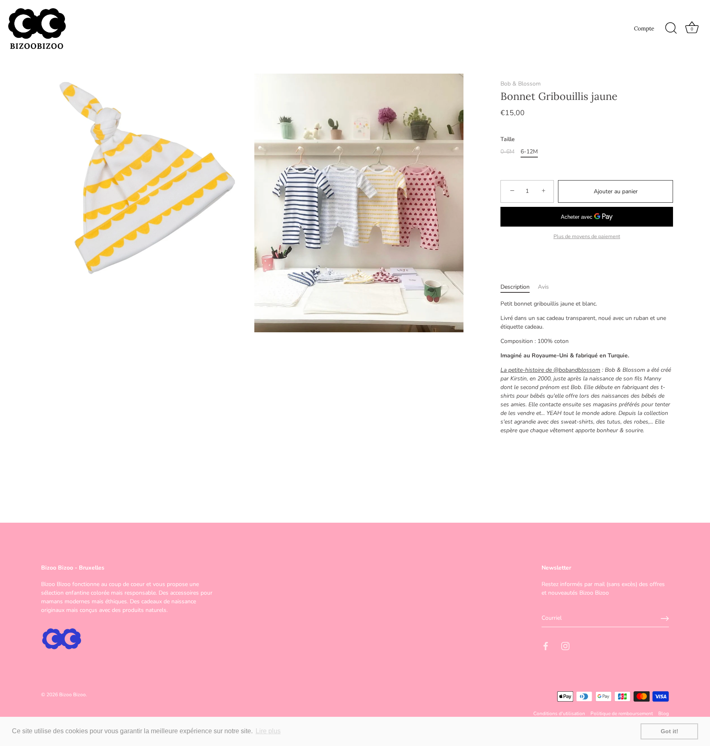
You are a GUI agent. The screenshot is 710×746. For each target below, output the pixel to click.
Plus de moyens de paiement (586, 236)
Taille (507, 139)
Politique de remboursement (621, 714)
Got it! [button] (669, 731)
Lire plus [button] (268, 730)
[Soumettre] (665, 618)
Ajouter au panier (616, 191)
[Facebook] (546, 646)
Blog (663, 714)
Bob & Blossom (520, 84)
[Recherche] (671, 28)
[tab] (519, 287)
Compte (644, 28)
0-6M (507, 151)
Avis (543, 287)
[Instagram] (565, 646)
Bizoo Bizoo (72, 694)
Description (515, 287)
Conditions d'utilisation (559, 714)
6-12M (529, 151)
